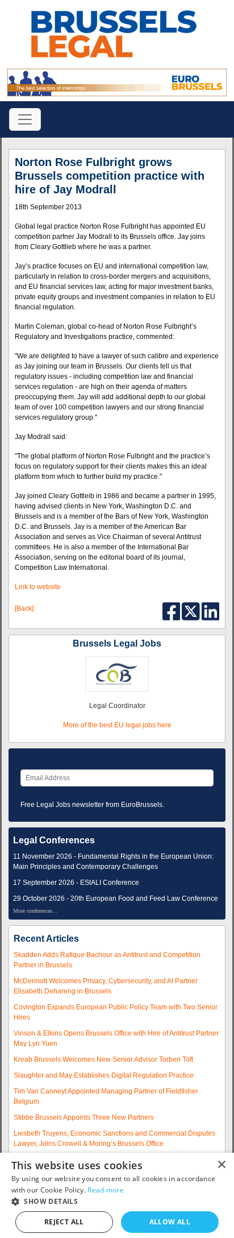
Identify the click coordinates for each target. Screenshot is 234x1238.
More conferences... (35, 911)
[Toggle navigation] (25, 119)
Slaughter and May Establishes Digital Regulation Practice (104, 1075)
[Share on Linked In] (211, 611)
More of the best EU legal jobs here (117, 725)
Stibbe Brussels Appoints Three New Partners (84, 1117)
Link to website (38, 587)
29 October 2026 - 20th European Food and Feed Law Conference (115, 898)
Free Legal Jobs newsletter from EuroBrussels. (92, 805)
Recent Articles (46, 938)
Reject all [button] (64, 1222)
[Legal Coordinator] (117, 673)
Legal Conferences (54, 840)
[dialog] (117, 1195)
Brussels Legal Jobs (117, 643)
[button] (117, 1201)
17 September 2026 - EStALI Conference (76, 883)
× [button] (221, 1165)
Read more (105, 1190)
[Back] (24, 608)
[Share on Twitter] (192, 611)
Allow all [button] (170, 1222)
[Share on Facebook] (172, 611)
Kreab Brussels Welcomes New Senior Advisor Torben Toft (103, 1059)
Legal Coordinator (117, 706)
